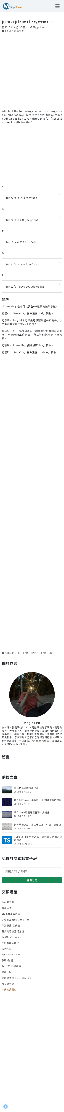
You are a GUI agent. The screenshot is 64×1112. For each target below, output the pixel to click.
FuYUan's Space (11, 937)
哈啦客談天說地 (10, 942)
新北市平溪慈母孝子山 (26, 788)
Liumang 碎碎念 (11, 913)
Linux (8, 30)
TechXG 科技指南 (11, 966)
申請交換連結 (9, 989)
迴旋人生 (7, 907)
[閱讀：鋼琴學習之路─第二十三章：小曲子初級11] (7, 826)
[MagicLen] (11, 6)
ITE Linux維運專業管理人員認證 (32, 812)
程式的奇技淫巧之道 (13, 931)
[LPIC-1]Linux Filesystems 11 (27, 21)
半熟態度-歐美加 (11, 925)
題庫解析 (19, 30)
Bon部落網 (8, 902)
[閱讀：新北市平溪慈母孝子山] (7, 789)
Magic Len (39, 27)
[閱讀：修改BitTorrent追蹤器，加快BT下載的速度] (7, 801)
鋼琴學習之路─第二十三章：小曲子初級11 (37, 824)
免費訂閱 (32, 880)
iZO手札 (6, 948)
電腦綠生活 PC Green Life (16, 977)
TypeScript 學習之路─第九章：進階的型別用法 (38, 838)
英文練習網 (8, 983)
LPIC (26, 653)
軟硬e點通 (7, 960)
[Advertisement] (32, 70)
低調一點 (7, 972)
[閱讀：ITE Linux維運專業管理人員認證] (7, 814)
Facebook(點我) (40, 740)
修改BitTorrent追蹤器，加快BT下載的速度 (38, 800)
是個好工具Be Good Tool (16, 919)
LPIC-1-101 (47, 653)
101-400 (9, 653)
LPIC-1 (35, 653)
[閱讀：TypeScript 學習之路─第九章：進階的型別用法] (7, 839)
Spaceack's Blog (11, 954)
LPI (19, 653)
